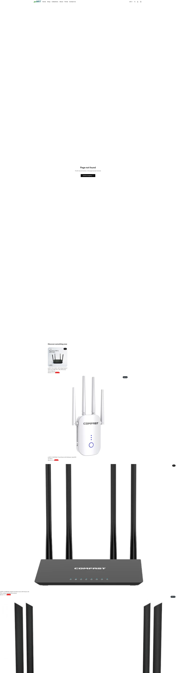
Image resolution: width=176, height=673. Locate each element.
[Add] (65, 364)
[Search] (134, 1)
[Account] (137, 1)
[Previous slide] (50, 357)
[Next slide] (65, 357)
